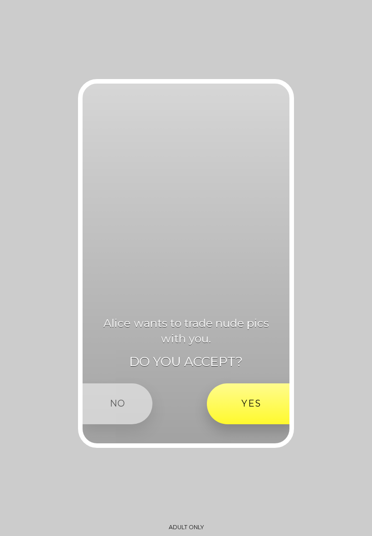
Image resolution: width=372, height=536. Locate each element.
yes (251, 403)
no (118, 403)
